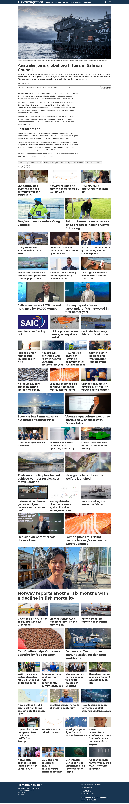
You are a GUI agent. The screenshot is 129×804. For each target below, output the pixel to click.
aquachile (23, 162)
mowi (46, 162)
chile (39, 162)
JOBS (65, 2)
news (52, 162)
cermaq (32, 162)
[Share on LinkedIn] (107, 87)
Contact (58, 2)
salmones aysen (62, 162)
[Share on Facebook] (101, 87)
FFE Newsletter (76, 2)
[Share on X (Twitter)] (104, 87)
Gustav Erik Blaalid (88, 800)
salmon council (77, 162)
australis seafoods (93, 162)
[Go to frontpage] (30, 2)
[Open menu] (110, 2)
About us (49, 2)
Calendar (87, 2)
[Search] (105, 2)
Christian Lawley (87, 793)
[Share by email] (109, 87)
